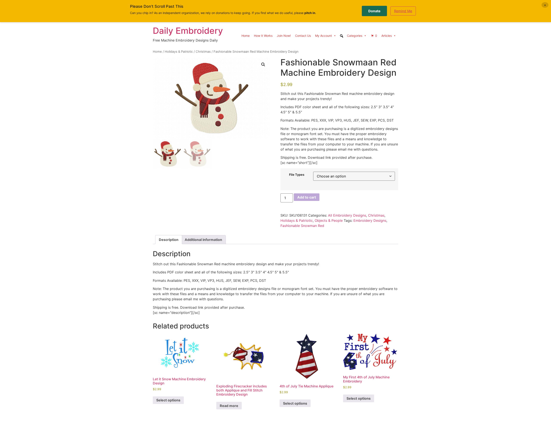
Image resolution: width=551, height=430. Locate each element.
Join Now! (284, 35)
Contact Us (303, 35)
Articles (386, 35)
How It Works (263, 35)
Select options (168, 400)
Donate (374, 11)
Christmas (203, 52)
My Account (323, 35)
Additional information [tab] (203, 239)
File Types (296, 174)
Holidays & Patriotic (179, 52)
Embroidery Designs (369, 220)
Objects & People (329, 220)
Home (245, 35)
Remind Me (403, 11)
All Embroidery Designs (347, 215)
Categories (354, 35)
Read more (229, 406)
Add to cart (306, 197)
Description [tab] (168, 239)
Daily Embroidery (188, 30)
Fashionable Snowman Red (302, 225)
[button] (263, 64)
